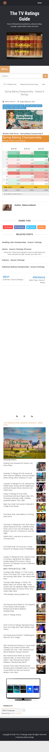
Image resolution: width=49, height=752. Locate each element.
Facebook (20, 227)
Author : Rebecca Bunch (25, 205)
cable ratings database (33, 106)
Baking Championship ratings (13, 106)
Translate (18, 713)
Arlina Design (29, 737)
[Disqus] (24, 320)
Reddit (9, 227)
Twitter (32, 227)
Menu (6, 69)
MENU (40, 3)
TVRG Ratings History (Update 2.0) (16, 594)
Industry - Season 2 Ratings (13, 260)
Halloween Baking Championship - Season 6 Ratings (23, 267)
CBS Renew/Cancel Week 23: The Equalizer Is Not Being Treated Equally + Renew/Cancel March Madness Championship (19, 607)
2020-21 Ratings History (12, 615)
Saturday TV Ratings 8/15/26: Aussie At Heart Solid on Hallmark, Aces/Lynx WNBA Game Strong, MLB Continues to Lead (19, 475)
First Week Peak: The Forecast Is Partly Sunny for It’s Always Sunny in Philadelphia (18, 548)
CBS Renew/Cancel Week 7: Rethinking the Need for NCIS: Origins (19, 636)
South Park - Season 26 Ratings (13, 280)
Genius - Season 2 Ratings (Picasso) (16, 249)
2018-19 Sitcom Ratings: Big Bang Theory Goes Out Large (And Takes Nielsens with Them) (18, 627)
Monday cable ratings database (14, 108)
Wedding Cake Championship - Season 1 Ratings (22, 242)
